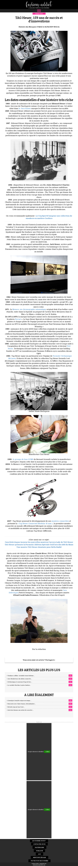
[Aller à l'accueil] (39, 4)
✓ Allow (47, 751)
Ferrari (18, 319)
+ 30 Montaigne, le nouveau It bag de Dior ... (19, 682)
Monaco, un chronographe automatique (29, 309)
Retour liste (39, 14)
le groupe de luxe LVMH (23, 459)
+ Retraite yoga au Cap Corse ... (16, 707)
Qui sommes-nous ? (39, 841)
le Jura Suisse (25, 108)
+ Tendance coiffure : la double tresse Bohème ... (21, 675)
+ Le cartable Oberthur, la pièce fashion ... (19, 685)
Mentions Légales (39, 857)
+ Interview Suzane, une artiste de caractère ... (20, 710)
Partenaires (39, 847)
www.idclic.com (41, 865)
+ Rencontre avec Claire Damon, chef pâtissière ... (21, 704)
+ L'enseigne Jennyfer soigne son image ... (19, 700)
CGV (39, 854)
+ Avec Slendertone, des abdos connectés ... (19, 679)
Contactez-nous (39, 844)
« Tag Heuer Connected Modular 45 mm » (35, 524)
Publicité (39, 851)
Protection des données (39, 861)
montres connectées (60, 521)
